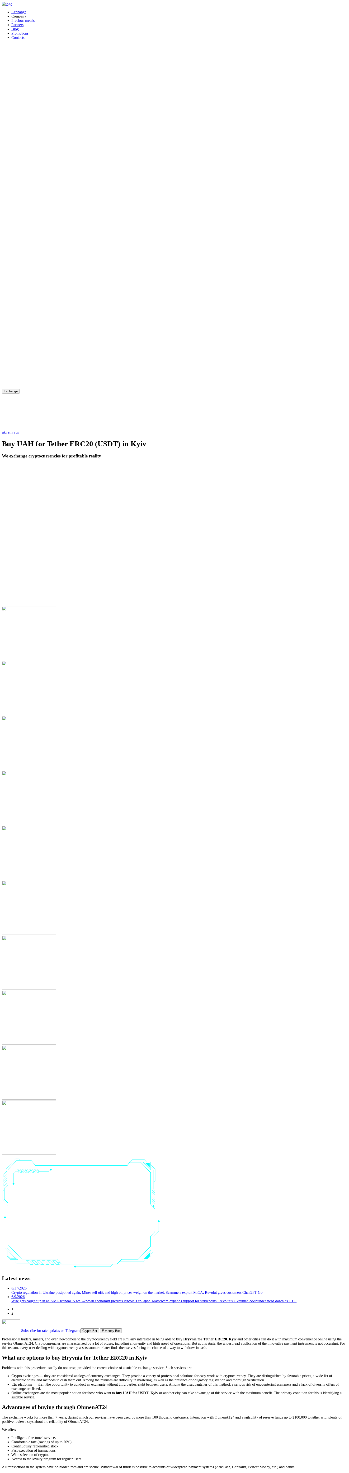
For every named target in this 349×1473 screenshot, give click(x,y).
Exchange (18, 12)
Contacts (17, 38)
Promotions (19, 33)
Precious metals (23, 20)
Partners (17, 25)
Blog (15, 29)
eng (11, 432)
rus (16, 432)
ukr (5, 432)
